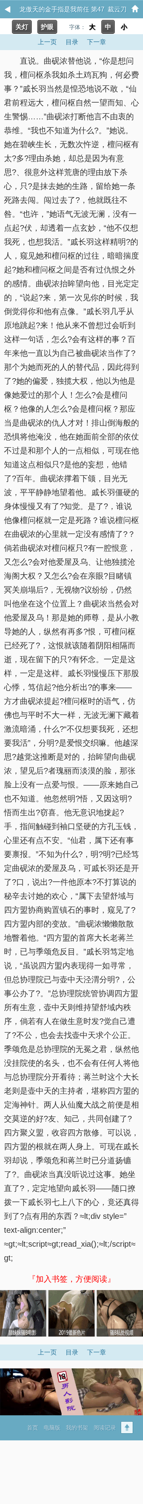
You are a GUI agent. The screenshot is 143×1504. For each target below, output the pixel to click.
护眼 (47, 26)
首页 (32, 1427)
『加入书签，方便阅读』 (71, 1279)
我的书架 (77, 1427)
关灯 (21, 26)
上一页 (47, 42)
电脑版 (52, 1427)
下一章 (96, 42)
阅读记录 (105, 1427)
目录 (72, 42)
